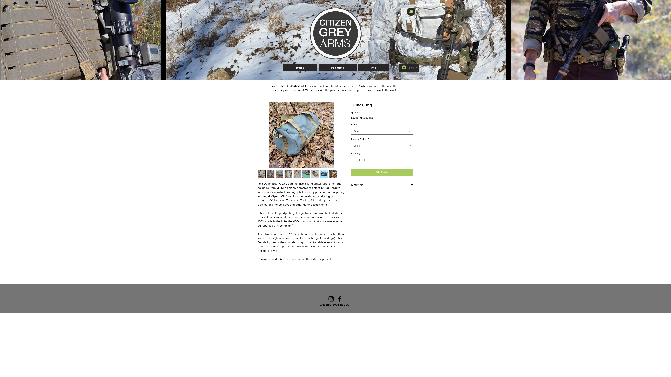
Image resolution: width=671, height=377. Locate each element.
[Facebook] (339, 298)
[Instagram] (331, 298)
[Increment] (364, 160)
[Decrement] (354, 160)
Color (355, 124)
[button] (411, 11)
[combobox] (382, 131)
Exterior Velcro (360, 139)
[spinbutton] (359, 160)
